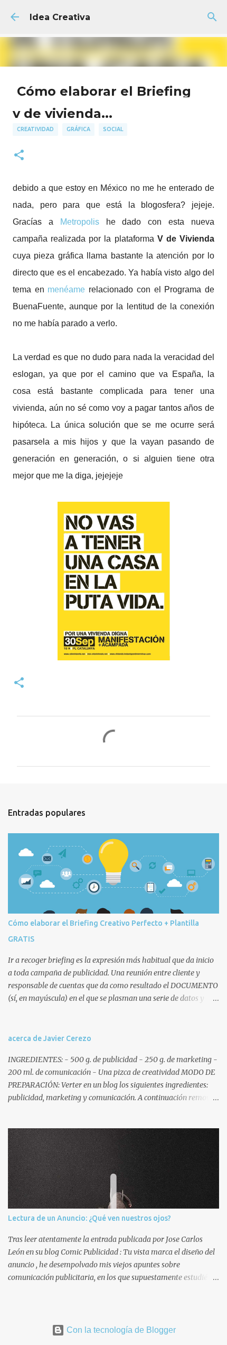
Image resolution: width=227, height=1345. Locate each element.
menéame (66, 289)
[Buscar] (212, 17)
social (113, 129)
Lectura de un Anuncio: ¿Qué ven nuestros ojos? (89, 1218)
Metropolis (79, 221)
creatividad (35, 129)
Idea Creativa (60, 17)
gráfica (78, 129)
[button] (19, 156)
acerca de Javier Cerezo (49, 1038)
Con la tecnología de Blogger (120, 1329)
